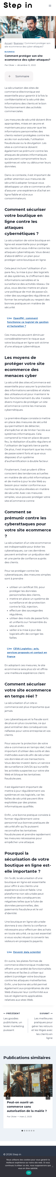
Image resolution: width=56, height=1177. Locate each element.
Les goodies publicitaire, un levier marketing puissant (13, 1022)
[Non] (52, 1166)
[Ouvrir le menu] (50, 5)
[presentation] (28, 1080)
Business (10, 52)
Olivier (11, 65)
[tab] (22, 1130)
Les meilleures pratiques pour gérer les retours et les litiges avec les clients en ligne (42, 1025)
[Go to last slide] (8, 1096)
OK (28, 1173)
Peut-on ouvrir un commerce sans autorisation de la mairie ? (27, 1107)
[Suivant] (48, 1096)
